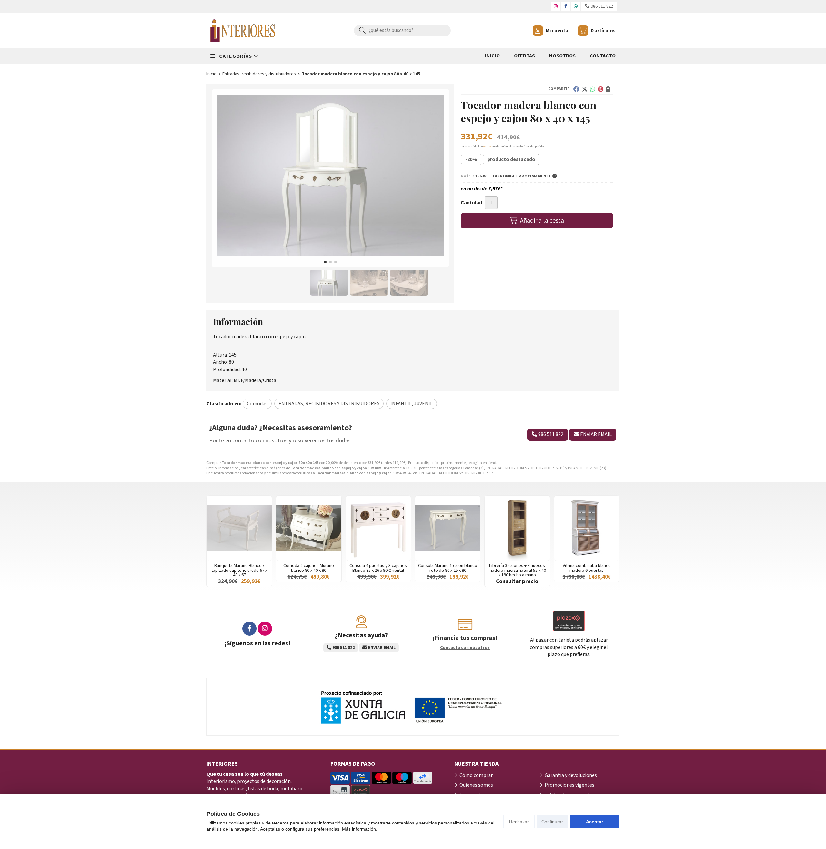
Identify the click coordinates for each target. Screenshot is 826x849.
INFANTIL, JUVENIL (583, 468)
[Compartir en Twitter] (585, 89)
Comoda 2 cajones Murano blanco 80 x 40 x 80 (308, 567)
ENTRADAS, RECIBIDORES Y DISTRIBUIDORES (522, 468)
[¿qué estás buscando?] (402, 30)
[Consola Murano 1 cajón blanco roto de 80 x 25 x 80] (447, 528)
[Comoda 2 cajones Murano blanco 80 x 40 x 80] (308, 528)
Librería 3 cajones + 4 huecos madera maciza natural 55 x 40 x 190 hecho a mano (517, 570)
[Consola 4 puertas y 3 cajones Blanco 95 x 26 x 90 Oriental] (378, 528)
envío (487, 146)
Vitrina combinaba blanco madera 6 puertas (587, 567)
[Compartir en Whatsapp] (592, 89)
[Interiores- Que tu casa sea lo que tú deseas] (242, 30)
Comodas (470, 468)
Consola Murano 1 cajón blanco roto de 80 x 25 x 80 (447, 567)
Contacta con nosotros (465, 648)
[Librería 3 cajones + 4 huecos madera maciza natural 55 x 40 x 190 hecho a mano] (517, 528)
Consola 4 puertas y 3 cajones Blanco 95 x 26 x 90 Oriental (378, 567)
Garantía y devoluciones (571, 775)
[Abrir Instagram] (556, 6)
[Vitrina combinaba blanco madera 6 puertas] (586, 528)
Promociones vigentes (569, 785)
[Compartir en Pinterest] (600, 89)
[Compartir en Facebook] (576, 89)
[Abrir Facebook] (565, 6)
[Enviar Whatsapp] (576, 6)
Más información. (359, 829)
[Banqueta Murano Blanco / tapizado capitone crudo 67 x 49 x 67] (239, 528)
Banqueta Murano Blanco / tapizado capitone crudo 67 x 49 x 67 (239, 570)
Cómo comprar (476, 775)
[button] (325, 262)
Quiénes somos (476, 785)
